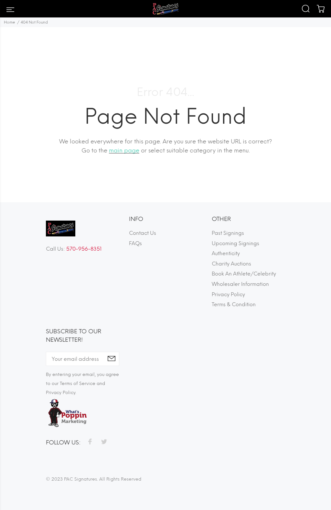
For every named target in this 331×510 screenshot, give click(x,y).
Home (9, 22)
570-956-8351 (83, 249)
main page (124, 150)
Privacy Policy (228, 294)
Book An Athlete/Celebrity (244, 274)
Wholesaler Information (240, 284)
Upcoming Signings (235, 243)
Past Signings (228, 233)
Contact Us (142, 233)
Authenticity (226, 253)
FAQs (135, 243)
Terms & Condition (234, 304)
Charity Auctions (231, 264)
